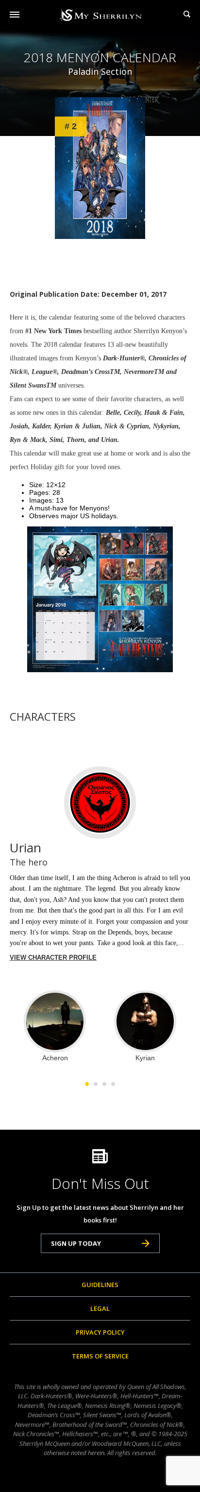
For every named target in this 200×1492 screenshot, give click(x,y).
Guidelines (100, 1284)
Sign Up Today (76, 1243)
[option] (55, 1026)
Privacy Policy (100, 1332)
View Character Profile (53, 957)
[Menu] (14, 14)
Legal (100, 1308)
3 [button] (104, 1084)
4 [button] (113, 1084)
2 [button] (96, 1084)
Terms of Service (100, 1356)
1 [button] (87, 1084)
